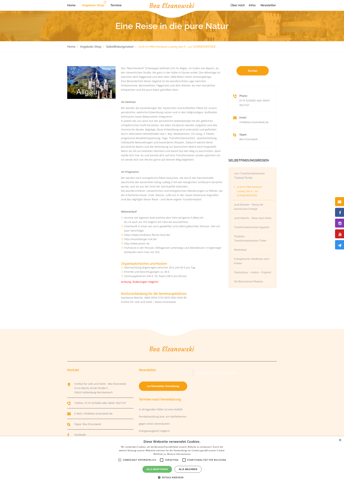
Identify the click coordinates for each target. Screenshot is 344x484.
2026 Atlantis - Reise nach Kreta (252, 218)
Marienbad (240, 249)
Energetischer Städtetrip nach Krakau (251, 261)
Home (71, 5)
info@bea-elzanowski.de (254, 122)
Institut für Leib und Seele (216, 372)
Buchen (252, 70)
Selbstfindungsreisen (120, 46)
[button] (172, 477)
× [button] (340, 440)
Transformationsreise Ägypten (251, 227)
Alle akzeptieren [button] (157, 469)
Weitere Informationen (179, 454)
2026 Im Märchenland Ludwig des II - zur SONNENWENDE (249, 191)
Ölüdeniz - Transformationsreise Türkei (250, 238)
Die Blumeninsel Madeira (248, 281)
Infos (252, 5)
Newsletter (268, 5)
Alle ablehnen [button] (188, 469)
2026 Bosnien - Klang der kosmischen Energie (248, 206)
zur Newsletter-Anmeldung (163, 386)
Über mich (238, 5)
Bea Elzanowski (248, 139)
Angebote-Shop (93, 5)
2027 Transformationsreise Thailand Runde (249, 175)
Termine (116, 5)
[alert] (172, 460)
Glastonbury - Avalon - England (252, 272)
